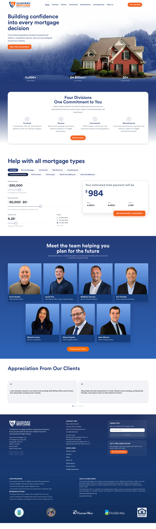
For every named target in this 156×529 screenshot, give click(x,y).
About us (110, 4)
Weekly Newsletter (72, 469)
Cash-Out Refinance (87, 174)
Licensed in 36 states (85, 496)
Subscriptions (70, 463)
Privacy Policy (70, 466)
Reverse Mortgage (27, 170)
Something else (72, 170)
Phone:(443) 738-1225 (72, 424)
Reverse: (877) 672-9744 (73, 439)
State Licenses (13, 446)
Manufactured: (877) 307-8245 (75, 444)
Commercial (73, 4)
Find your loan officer (78, 349)
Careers (68, 454)
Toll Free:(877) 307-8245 (73, 426)
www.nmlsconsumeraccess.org (88, 493)
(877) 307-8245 (135, 4)
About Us (69, 460)
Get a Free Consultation (119, 451)
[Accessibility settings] (145, 5)
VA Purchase (50, 174)
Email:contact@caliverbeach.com (75, 429)
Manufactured (85, 4)
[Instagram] (16, 453)
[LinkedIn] (21, 453)
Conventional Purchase (18, 174)
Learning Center (98, 4)
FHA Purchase (36, 174)
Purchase (55, 4)
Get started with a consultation (129, 213)
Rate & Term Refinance (67, 174)
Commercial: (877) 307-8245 (74, 441)
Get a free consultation (19, 47)
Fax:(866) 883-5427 (72, 432)
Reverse (64, 4)
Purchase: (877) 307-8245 (73, 437)
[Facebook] (11, 453)
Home (47, 4)
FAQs (68, 457)
